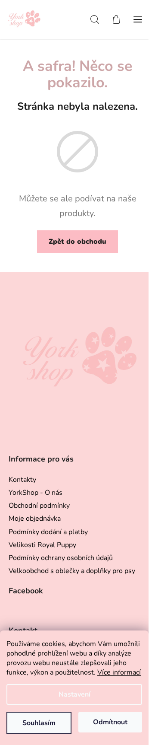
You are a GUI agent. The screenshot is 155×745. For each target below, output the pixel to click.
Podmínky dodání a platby (48, 532)
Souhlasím (39, 723)
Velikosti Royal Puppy (42, 545)
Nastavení (74, 694)
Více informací (119, 672)
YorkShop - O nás (35, 492)
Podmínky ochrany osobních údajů (61, 558)
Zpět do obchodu (77, 241)
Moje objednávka (35, 518)
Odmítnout (110, 722)
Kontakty (22, 479)
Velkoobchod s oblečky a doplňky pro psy (72, 571)
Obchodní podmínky (39, 505)
